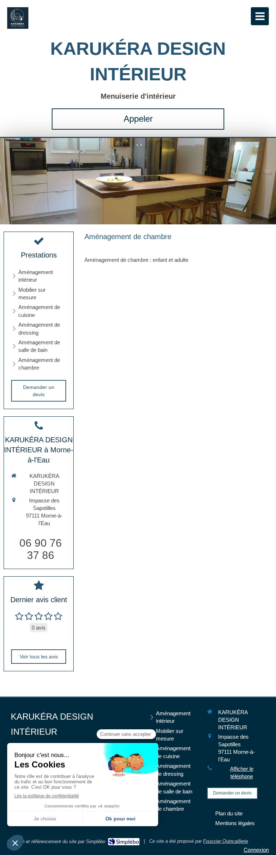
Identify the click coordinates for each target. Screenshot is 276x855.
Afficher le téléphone (241, 772)
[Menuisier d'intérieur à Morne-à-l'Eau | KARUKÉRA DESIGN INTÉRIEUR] (17, 18)
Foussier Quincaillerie (225, 841)
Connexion (256, 850)
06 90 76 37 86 (40, 549)
